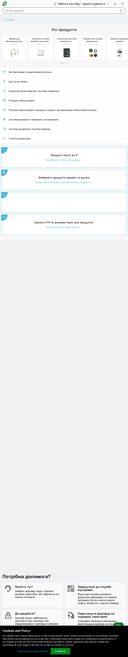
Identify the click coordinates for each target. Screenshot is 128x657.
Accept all (60, 651)
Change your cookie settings (32, 651)
